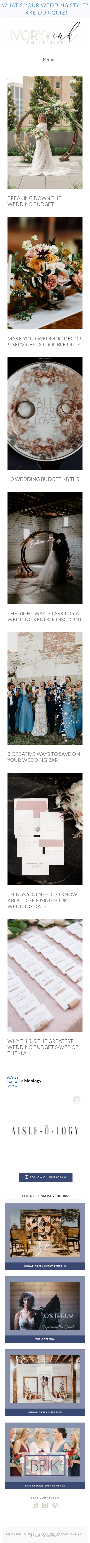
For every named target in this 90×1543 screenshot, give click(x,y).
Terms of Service (45, 1536)
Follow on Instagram (48, 1177)
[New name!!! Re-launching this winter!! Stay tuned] (45, 1131)
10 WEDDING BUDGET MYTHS (44, 479)
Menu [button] (49, 59)
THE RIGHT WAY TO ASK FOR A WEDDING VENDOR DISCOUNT (45, 616)
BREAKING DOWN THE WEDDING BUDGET (35, 201)
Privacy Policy (69, 1534)
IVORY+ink (45, 33)
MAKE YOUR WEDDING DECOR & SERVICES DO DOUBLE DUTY (45, 341)
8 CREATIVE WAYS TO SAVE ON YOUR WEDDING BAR (44, 757)
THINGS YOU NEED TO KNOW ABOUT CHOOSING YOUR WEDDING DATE (43, 900)
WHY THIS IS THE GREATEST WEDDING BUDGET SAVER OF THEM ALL (43, 1047)
